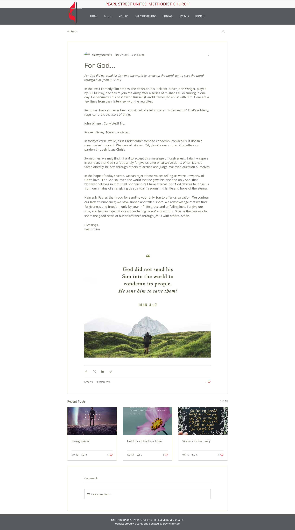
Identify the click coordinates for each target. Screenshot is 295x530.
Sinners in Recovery (196, 441)
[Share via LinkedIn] (102, 371)
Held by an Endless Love (144, 441)
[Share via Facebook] (86, 371)
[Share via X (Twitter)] (94, 371)
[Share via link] (111, 371)
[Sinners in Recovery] (203, 421)
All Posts (72, 31)
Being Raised (81, 441)
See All (224, 401)
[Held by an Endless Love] (147, 421)
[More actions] (209, 55)
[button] (108, 16)
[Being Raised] (92, 421)
